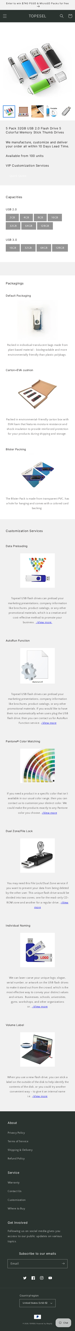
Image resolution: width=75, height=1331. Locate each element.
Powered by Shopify (44, 1324)
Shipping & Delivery (20, 1150)
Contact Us (15, 1191)
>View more (48, 723)
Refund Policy (16, 1158)
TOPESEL (32, 1324)
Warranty (14, 1182)
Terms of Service (18, 1141)
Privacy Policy (16, 1132)
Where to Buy (16, 1208)
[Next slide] (67, 111)
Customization (17, 1200)
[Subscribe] (63, 1263)
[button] (5, 16)
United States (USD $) (35, 1303)
